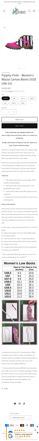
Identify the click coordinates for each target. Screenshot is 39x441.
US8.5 (32, 98)
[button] (4, 11)
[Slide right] (24, 68)
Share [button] (6, 388)
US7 (14, 98)
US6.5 (6, 98)
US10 (22, 103)
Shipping (10, 91)
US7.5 (23, 98)
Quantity (4, 108)
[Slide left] (15, 68)
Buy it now (20, 126)
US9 (5, 103)
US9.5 (14, 103)
